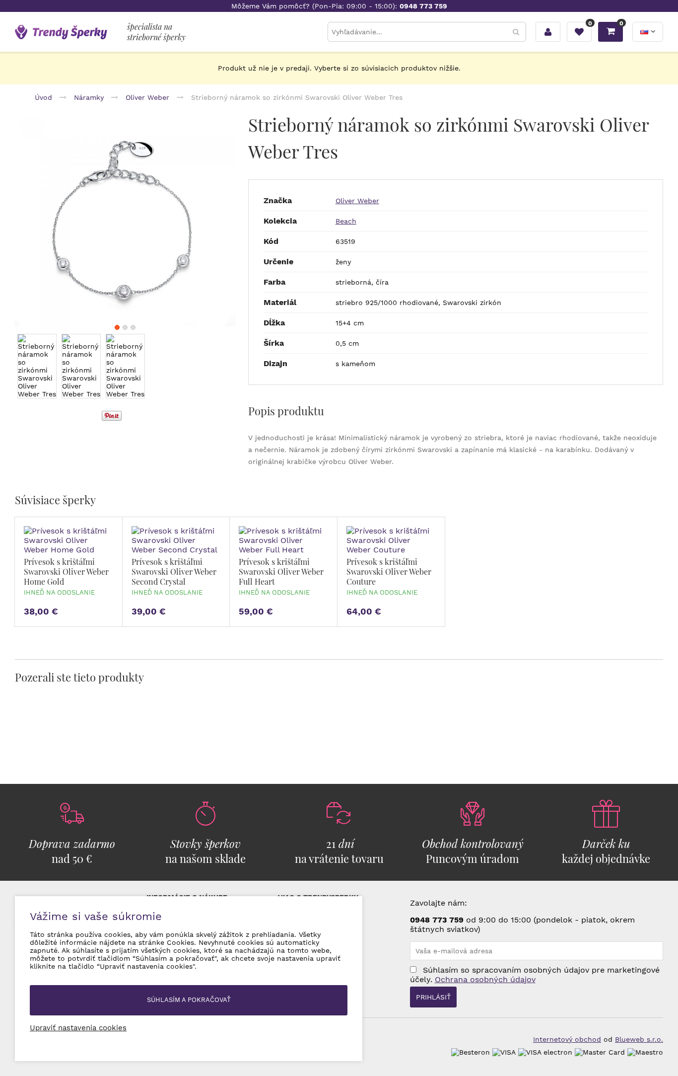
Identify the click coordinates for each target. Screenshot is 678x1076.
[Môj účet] (548, 32)
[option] (125, 221)
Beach (346, 221)
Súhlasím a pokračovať (189, 999)
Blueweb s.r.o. (639, 1039)
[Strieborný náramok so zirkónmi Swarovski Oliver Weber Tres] (125, 221)
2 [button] (125, 327)
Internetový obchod (567, 1039)
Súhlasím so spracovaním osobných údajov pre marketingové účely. (535, 974)
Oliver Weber (357, 201)
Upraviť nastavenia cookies (78, 1027)
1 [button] (117, 327)
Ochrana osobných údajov (485, 979)
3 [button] (133, 327)
